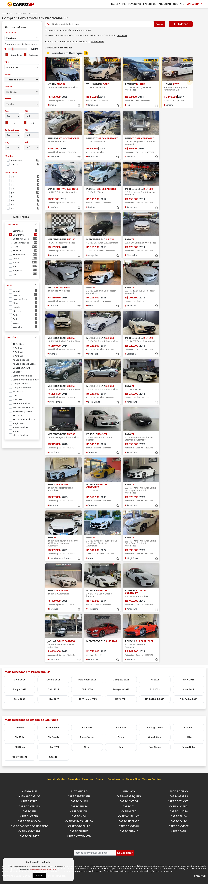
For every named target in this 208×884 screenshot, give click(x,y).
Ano (7, 111)
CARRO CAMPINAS (29, 806)
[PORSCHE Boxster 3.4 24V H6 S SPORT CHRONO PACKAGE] (102, 419)
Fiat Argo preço (154, 727)
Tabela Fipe (118, 4)
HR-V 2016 (188, 679)
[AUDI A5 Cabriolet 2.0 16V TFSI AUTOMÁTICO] (63, 272)
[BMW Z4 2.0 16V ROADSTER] (141, 371)
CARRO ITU (129, 806)
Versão (8, 99)
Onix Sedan (155, 747)
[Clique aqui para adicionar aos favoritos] (78, 105)
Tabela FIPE (97, 41)
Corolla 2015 (53, 679)
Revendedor (16, 55)
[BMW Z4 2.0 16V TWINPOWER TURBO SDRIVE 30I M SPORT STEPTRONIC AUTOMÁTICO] (141, 470)
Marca (7, 74)
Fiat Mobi (19, 737)
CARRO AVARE (29, 801)
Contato (178, 4)
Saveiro (53, 757)
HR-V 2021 (121, 699)
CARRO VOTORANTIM (79, 836)
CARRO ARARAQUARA (128, 796)
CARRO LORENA (29, 816)
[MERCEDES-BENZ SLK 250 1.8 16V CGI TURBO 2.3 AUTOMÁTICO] (102, 224)
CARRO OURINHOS (129, 816)
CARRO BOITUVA (129, 801)
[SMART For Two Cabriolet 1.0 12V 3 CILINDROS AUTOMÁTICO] (63, 174)
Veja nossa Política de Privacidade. (42, 869)
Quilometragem (12, 130)
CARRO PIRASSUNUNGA (79, 821)
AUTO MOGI (129, 791)
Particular (33, 55)
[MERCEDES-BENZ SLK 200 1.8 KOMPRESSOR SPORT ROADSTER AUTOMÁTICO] (141, 174)
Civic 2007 (19, 699)
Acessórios (12, 337)
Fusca (121, 737)
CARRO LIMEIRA (179, 811)
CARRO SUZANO (129, 831)
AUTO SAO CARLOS (29, 796)
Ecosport (121, 727)
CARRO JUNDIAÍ (79, 811)
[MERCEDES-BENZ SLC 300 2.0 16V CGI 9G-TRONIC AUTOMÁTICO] (63, 419)
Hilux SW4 (53, 747)
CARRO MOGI (79, 816)
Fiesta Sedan (87, 737)
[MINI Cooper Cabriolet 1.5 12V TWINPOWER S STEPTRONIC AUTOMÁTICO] (141, 123)
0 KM (13, 123)
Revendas (134, 4)
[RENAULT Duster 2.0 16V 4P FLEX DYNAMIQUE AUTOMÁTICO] (141, 69)
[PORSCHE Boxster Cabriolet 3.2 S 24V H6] (102, 470)
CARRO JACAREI (178, 806)
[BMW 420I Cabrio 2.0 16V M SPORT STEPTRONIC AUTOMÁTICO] (63, 470)
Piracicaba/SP (21, 14)
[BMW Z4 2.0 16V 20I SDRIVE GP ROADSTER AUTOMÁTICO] (102, 272)
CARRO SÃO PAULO (79, 826)
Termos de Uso (151, 779)
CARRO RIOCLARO (129, 821)
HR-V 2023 (53, 699)
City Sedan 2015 (188, 699)
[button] (190, 82)
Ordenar (182, 24)
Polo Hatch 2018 (87, 679)
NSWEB (201, 876)
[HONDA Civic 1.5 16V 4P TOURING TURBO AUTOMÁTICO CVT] (180, 69)
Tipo (7, 62)
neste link (122, 35)
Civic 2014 (53, 689)
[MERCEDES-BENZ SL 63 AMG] (102, 626)
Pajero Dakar (189, 747)
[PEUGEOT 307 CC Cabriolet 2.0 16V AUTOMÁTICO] (63, 123)
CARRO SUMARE (79, 831)
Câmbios (9, 156)
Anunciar (164, 4)
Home (4, 14)
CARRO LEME (129, 811)
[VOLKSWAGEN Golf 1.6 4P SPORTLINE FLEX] (102, 69)
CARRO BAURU (79, 801)
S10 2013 (155, 689)
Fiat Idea (188, 727)
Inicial (51, 779)
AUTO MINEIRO (79, 791)
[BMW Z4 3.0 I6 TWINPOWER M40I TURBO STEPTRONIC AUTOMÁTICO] (141, 419)
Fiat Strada (53, 737)
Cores (9, 285)
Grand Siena (154, 737)
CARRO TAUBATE (29, 836)
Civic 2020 (87, 689)
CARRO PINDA (179, 816)
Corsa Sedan (53, 727)
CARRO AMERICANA (79, 796)
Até (26, 111)
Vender (61, 779)
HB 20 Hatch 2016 (154, 699)
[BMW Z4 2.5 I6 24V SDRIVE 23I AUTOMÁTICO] (141, 224)
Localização (10, 32)
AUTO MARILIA (29, 791)
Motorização (11, 172)
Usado (32, 123)
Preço (7, 142)
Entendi (39, 875)
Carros (11, 14)
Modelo (8, 86)
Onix (120, 747)
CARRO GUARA (79, 806)
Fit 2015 (155, 679)
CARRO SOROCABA (29, 831)
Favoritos (149, 4)
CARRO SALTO (179, 821)
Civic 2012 (188, 689)
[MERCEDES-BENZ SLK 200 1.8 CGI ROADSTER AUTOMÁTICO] (63, 224)
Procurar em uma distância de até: (21, 44)
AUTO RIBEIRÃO (179, 791)
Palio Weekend (19, 757)
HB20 (189, 737)
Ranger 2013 (19, 689)
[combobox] (22, 38)
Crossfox (87, 727)
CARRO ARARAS (179, 796)
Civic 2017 (19, 679)
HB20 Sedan (19, 747)
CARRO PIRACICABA (29, 821)
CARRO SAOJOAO (129, 826)
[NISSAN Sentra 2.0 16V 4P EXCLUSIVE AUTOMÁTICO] (63, 69)
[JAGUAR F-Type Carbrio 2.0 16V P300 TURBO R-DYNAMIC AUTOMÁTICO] (63, 626)
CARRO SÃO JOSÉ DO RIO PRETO (29, 826)
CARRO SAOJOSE (179, 826)
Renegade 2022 (121, 689)
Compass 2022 (121, 679)
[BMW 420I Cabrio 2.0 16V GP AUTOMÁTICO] (63, 575)
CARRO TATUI (178, 831)
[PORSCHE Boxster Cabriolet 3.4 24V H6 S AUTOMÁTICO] (141, 575)
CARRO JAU (29, 811)
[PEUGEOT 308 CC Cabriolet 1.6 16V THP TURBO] (102, 174)
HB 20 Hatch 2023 (87, 699)
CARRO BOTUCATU (178, 801)
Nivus (87, 747)
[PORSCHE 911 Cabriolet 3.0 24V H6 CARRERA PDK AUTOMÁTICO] (141, 626)
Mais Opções (21, 217)
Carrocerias (12, 224)
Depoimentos (116, 779)
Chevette (19, 727)
